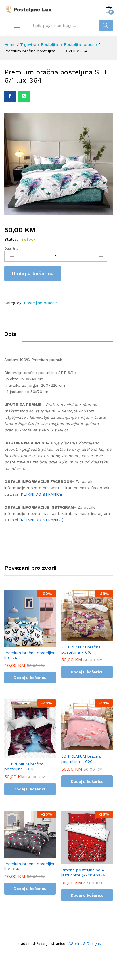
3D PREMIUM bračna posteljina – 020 (81, 759)
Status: (11, 239)
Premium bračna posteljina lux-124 (29, 655)
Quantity (11, 248)
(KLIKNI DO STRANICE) (42, 494)
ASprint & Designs (84, 943)
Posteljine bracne (40, 302)
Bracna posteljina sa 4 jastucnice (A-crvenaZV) (84, 872)
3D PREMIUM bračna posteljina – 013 (23, 766)
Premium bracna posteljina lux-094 (29, 866)
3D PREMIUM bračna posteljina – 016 (81, 649)
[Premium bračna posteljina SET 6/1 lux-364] (10, 96)
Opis (10, 334)
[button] (30, 643)
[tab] (13, 336)
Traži (106, 25)
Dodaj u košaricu (33, 273)
